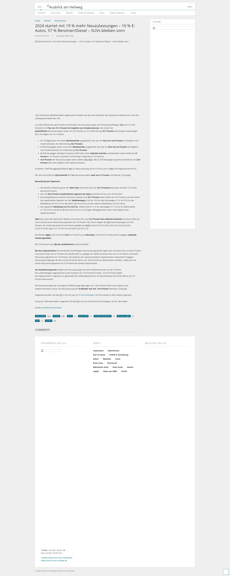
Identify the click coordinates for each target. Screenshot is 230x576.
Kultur (102, 13)
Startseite (41, 13)
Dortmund (112, 363)
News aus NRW (110, 371)
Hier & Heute (56, 13)
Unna (117, 359)
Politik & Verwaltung (86, 13)
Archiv (133, 13)
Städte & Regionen (117, 13)
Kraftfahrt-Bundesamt (52, 307)
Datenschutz (113, 350)
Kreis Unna (98, 363)
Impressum (98, 350)
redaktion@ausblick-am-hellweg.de (56, 557)
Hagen (96, 371)
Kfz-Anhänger (88, 295)
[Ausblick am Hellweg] (63, 7)
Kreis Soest (118, 367)
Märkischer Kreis (100, 367)
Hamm (130, 367)
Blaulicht (69, 13)
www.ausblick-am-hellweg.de (54, 560)
